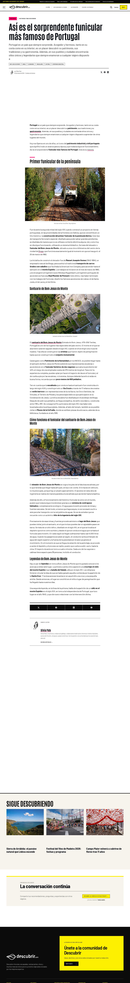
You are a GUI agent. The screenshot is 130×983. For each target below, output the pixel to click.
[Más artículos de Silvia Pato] (34, 624)
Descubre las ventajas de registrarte (96, 896)
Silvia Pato (18, 71)
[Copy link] (91, 607)
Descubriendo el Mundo (60, 7)
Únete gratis (71, 963)
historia (48, 64)
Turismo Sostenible (87, 7)
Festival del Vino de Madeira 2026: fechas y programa (63, 850)
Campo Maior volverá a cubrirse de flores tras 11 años (104, 850)
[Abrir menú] (5, 7)
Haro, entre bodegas (62, 1)
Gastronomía (74, 7)
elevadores (31, 64)
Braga (24, 64)
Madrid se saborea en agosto (47, 1)
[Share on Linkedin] (107, 72)
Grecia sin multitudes (108, 1)
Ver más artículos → (47, 642)
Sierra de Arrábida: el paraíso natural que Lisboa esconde (21, 850)
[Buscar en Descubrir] (111, 7)
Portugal (13, 18)
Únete (123, 7)
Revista (116, 7)
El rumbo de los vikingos (77, 1)
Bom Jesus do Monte (15, 64)
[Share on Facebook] (104, 72)
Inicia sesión (101, 900)
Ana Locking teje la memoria (93, 1)
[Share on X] (100, 72)
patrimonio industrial (58, 64)
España (48, 7)
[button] (65, 194)
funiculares (40, 64)
